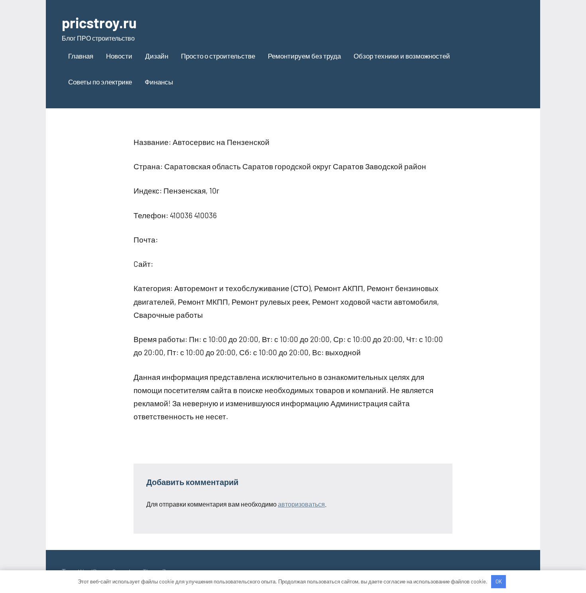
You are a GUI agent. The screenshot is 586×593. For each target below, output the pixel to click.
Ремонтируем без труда (304, 56)
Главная (80, 56)
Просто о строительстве (218, 56)
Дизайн (156, 56)
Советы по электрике (100, 82)
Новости (119, 56)
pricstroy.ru (99, 22)
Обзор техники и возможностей (402, 56)
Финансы (159, 82)
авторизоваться (301, 504)
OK (499, 581)
